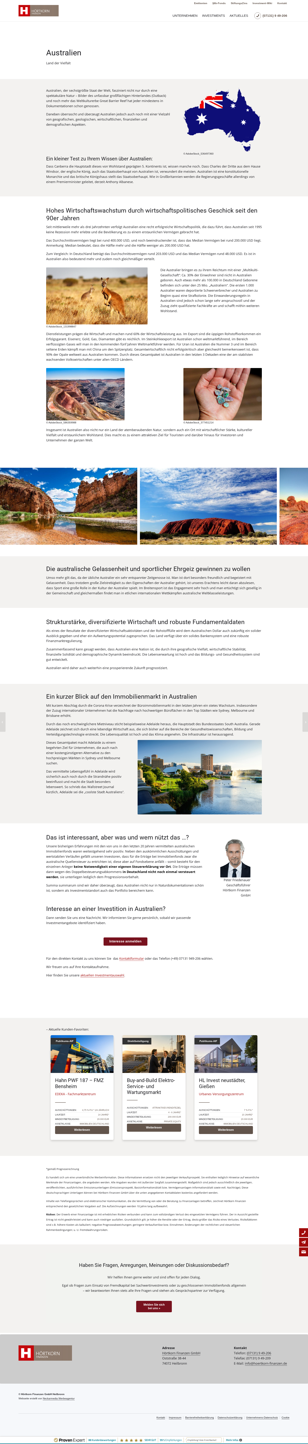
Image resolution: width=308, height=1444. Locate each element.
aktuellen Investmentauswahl (102, 975)
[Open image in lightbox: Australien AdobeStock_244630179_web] (133, 541)
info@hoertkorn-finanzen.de (266, 1363)
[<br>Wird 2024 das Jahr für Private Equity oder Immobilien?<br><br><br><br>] (3, 722)
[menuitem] (185, 15)
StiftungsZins (239, 3)
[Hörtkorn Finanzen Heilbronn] (39, 10)
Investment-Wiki (262, 3)
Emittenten (200, 3)
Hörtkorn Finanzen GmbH (181, 1353)
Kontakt (282, 3)
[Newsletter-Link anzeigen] (303, 1251)
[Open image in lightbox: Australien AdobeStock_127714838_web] (273, 541)
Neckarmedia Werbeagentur (59, 1398)
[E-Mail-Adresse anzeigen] (303, 1242)
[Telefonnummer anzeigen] (303, 1232)
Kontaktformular (131, 958)
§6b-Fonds (219, 3)
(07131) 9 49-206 (259, 1353)
